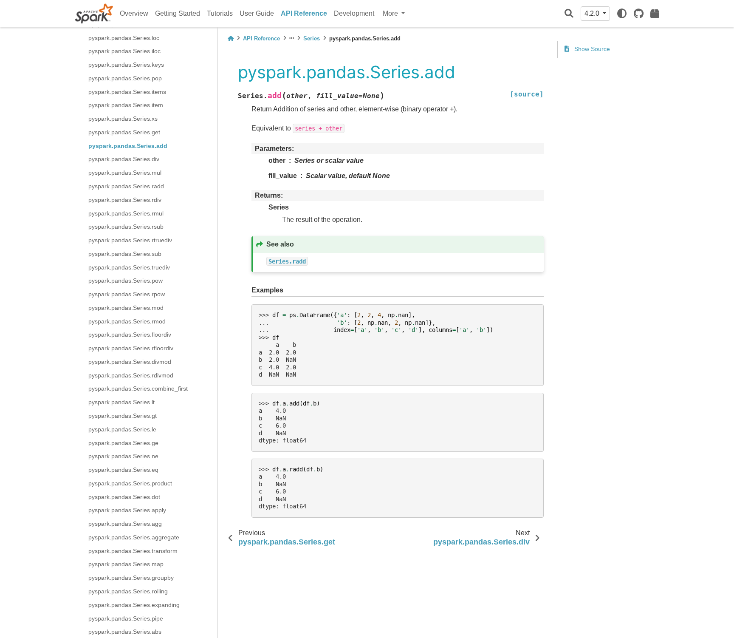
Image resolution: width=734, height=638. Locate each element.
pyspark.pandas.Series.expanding (134, 604)
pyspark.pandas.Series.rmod (127, 321)
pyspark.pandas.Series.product (130, 483)
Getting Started (177, 13)
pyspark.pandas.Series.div (123, 159)
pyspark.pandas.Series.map (126, 564)
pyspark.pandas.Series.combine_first (138, 388)
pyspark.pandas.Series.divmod (129, 361)
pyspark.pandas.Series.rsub (126, 226)
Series (311, 38)
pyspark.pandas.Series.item (125, 105)
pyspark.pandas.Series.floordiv (129, 334)
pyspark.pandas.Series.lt (121, 402)
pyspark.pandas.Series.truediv (129, 267)
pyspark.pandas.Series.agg (125, 523)
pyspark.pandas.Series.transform (133, 550)
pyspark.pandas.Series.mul (124, 172)
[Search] (569, 14)
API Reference (304, 13)
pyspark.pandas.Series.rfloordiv (130, 348)
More (391, 13)
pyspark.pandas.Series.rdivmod (130, 374)
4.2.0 (592, 13)
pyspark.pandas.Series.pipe (125, 618)
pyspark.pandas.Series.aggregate (133, 537)
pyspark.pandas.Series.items (127, 91)
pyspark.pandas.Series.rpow (126, 294)
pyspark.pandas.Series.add (127, 145)
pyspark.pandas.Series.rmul (126, 213)
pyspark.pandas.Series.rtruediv (130, 240)
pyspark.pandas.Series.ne (123, 456)
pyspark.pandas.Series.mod (126, 307)
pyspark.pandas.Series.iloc (124, 51)
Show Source (591, 48)
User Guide (257, 13)
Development (354, 13)
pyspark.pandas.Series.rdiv (124, 199)
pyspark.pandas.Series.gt (122, 415)
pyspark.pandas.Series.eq (123, 469)
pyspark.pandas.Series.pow (125, 280)
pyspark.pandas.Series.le (122, 428)
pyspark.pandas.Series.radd (126, 186)
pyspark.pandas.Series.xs (123, 118)
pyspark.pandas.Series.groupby (131, 577)
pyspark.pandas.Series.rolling (128, 591)
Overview (134, 13)
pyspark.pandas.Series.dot (124, 496)
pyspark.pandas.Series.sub (124, 253)
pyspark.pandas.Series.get (124, 132)
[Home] (231, 38)
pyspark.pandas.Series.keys (126, 64)
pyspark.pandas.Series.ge (123, 442)
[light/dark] (621, 13)
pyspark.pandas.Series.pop (125, 78)
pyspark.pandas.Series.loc (123, 37)
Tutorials (220, 13)
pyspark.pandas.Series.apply (127, 510)
